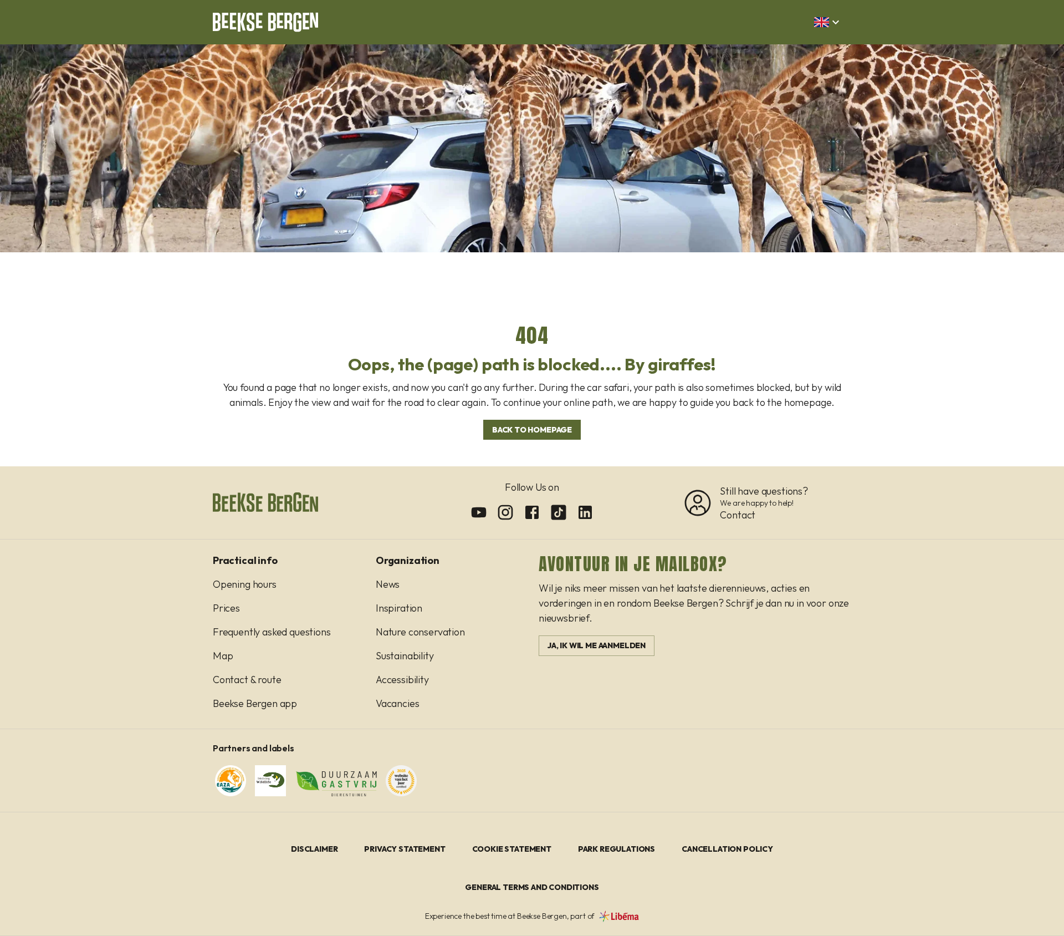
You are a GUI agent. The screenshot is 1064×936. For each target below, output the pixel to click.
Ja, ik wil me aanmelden (597, 645)
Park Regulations (616, 849)
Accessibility (402, 679)
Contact (737, 514)
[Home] (265, 22)
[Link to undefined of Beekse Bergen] (479, 512)
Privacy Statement (404, 849)
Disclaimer (314, 849)
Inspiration (399, 608)
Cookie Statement (511, 849)
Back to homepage (532, 430)
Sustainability (405, 655)
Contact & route (247, 679)
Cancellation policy (727, 849)
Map (223, 655)
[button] (828, 22)
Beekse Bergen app (255, 703)
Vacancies (397, 703)
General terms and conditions (531, 887)
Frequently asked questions (272, 631)
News (388, 584)
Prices (226, 608)
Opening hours (245, 584)
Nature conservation (420, 631)
